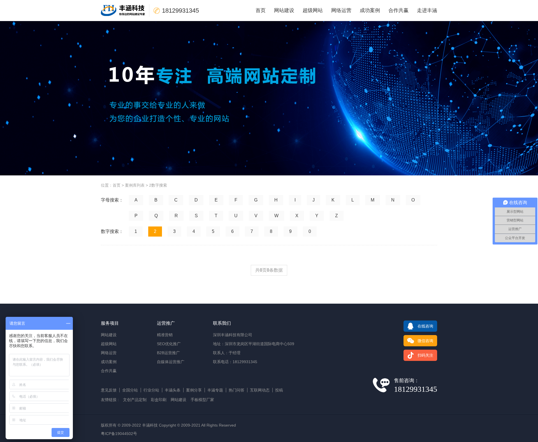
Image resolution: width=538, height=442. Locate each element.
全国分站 (130, 390)
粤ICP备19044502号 (119, 433)
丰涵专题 (215, 390)
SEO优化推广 (169, 344)
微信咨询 (425, 340)
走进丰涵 (427, 10)
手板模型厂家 (202, 399)
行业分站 (151, 390)
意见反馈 (109, 390)
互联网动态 (260, 390)
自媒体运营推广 (170, 361)
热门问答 (236, 390)
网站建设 (284, 10)
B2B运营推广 (168, 353)
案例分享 (194, 390)
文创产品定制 (135, 399)
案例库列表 (135, 185)
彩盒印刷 (158, 399)
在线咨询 (425, 326)
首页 (261, 10)
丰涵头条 (172, 390)
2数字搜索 (158, 185)
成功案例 (370, 10)
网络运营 (341, 10)
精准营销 (165, 335)
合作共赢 (398, 10)
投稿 (279, 390)
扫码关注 (425, 355)
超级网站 (313, 10)
